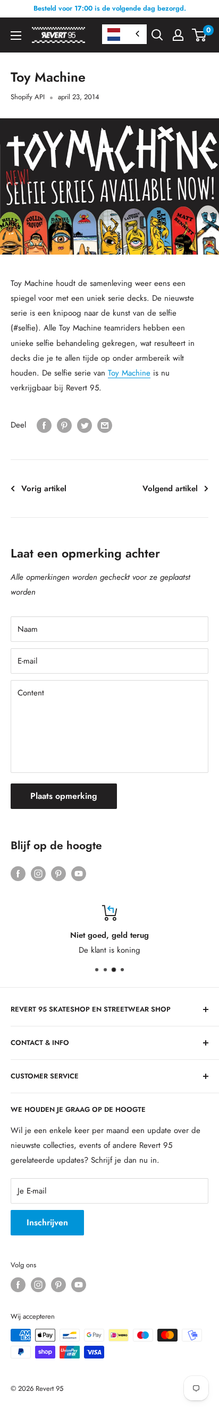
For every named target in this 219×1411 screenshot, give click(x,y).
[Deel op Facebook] (44, 425)
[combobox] (124, 34)
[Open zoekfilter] (157, 35)
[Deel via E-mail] (104, 425)
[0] (199, 35)
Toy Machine (129, 373)
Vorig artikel (43, 488)
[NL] (124, 34)
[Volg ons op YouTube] (78, 874)
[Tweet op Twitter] (84, 425)
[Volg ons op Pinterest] (58, 874)
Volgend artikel (170, 488)
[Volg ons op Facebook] (18, 874)
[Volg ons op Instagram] (38, 874)
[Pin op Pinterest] (64, 425)
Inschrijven (47, 1222)
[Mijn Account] (178, 35)
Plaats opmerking (63, 796)
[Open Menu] (16, 35)
